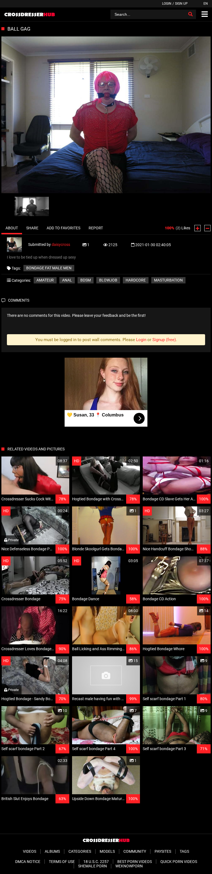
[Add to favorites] (51, 461)
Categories (79, 851)
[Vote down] (207, 228)
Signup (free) (164, 339)
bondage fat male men (48, 268)
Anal (67, 280)
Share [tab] (32, 228)
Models (107, 851)
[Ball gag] (106, 115)
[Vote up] (197, 228)
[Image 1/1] (32, 206)
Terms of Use (62, 861)
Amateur (45, 280)
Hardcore (136, 280)
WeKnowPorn (129, 866)
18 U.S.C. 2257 (96, 861)
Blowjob (108, 280)
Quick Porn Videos (178, 861)
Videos (29, 851)
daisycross (61, 244)
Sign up (181, 4)
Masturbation (168, 280)
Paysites (163, 851)
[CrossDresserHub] (29, 14)
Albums (52, 851)
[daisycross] (17, 244)
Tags (184, 851)
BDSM (85, 280)
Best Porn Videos (134, 861)
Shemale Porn (92, 866)
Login (166, 4)
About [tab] (12, 228)
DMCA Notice (27, 861)
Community (134, 851)
